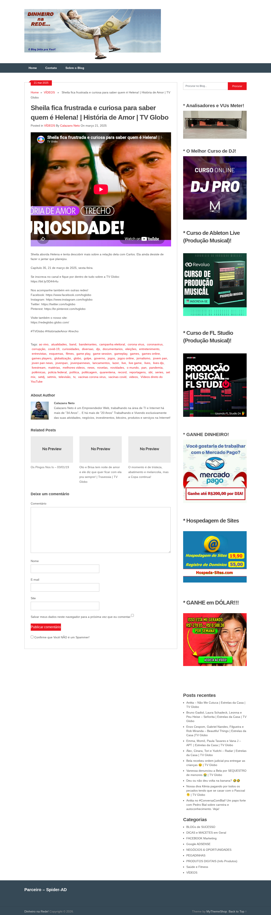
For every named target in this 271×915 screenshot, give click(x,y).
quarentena (107, 372)
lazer (115, 363)
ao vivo (43, 344)
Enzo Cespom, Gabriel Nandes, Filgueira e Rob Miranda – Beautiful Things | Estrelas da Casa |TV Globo (216, 731)
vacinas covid (117, 377)
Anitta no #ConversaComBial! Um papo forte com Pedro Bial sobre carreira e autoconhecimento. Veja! (216, 805)
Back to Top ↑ (238, 911)
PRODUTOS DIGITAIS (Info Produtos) (211, 861)
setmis (51, 377)
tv (74, 377)
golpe (87, 358)
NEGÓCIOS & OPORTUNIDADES (208, 849)
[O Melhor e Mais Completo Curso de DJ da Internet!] (215, 218)
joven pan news (42, 363)
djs (98, 349)
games (134, 353)
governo (99, 358)
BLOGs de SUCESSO (200, 827)
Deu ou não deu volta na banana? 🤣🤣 (213, 780)
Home (33, 68)
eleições (130, 349)
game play (83, 353)
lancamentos (101, 363)
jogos (111, 358)
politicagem (89, 372)
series (159, 372)
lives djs (158, 363)
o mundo (133, 367)
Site (33, 598)
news (90, 367)
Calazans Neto (70, 125)
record (122, 372)
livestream (39, 367)
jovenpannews (80, 363)
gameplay (120, 353)
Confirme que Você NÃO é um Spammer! (61, 637)
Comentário (38, 503)
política (74, 372)
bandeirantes (88, 344)
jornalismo (143, 358)
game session (102, 353)
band (72, 344)
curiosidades (70, 349)
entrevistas (39, 353)
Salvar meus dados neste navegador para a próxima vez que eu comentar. (81, 616)
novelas (102, 367)
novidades (117, 367)
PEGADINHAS (195, 855)
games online (151, 353)
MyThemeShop (216, 911)
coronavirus (155, 344)
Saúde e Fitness (197, 866)
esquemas (56, 353)
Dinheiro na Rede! (36, 911)
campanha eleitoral (112, 344)
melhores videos (74, 367)
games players (41, 358)
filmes (70, 353)
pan (144, 367)
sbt (150, 372)
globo (77, 358)
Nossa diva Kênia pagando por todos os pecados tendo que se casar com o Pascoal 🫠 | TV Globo (215, 790)
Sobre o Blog (74, 68)
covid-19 (53, 349)
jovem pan (160, 358)
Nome (35, 561)
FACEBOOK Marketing (201, 838)
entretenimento (149, 349)
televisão (65, 377)
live (124, 363)
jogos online (126, 358)
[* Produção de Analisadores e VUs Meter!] (215, 137)
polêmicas (38, 372)
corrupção (38, 349)
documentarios (113, 349)
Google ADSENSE (198, 844)
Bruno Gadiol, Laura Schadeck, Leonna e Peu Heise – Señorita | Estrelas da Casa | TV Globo (216, 717)
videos (133, 377)
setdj (41, 377)
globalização (62, 358)
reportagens (137, 372)
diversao (87, 349)
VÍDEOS (49, 92)
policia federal (57, 372)
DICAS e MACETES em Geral (206, 832)
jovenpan (61, 363)
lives (147, 363)
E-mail (35, 579)
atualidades (59, 344)
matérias (54, 367)
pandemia (156, 367)
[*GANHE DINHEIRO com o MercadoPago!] (215, 502)
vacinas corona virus (92, 377)
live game (135, 363)
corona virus (136, 344)
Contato (51, 68)
